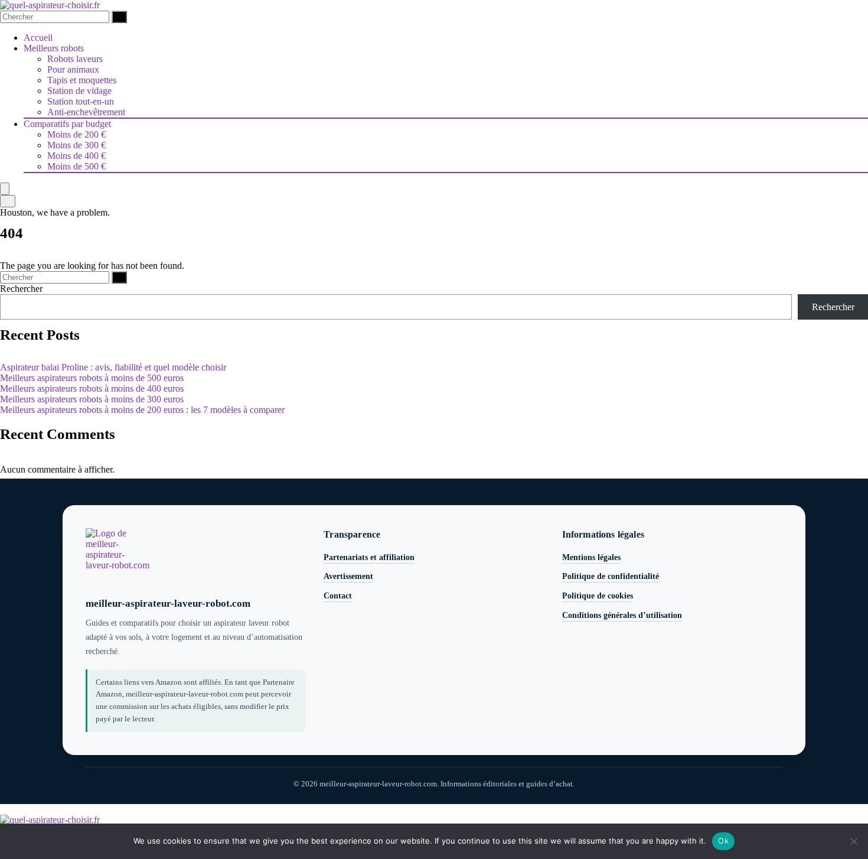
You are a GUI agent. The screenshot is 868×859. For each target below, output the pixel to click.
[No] (853, 841)
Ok (723, 840)
